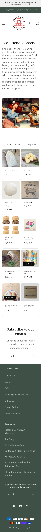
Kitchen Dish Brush (10, 239)
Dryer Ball (8, 203)
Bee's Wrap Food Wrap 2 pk (11, 306)
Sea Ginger (16, 528)
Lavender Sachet (11, 171)
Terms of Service (12, 414)
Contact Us (10, 376)
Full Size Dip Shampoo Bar (28, 239)
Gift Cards (9, 401)
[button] (3, 23)
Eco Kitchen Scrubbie (9, 272)
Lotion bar (28, 171)
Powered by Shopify (26, 528)
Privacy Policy (11, 407)
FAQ (7, 388)
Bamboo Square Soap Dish (29, 306)
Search (8, 382)
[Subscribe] (33, 356)
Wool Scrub (28, 203)
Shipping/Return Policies (16, 395)
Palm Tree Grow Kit (29, 272)
